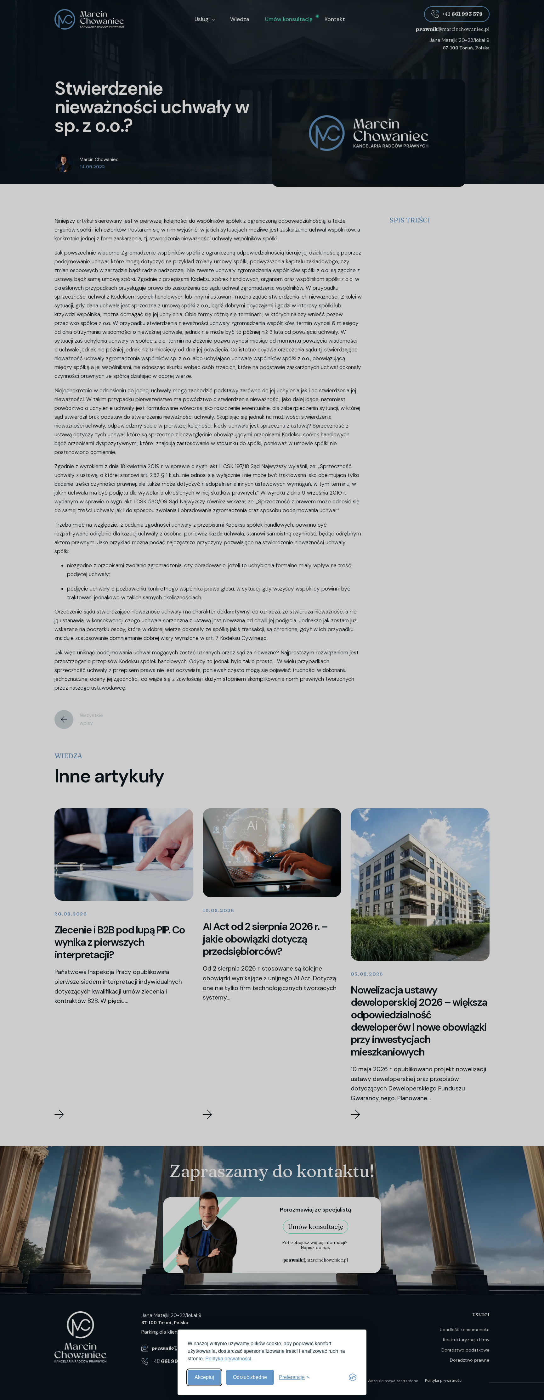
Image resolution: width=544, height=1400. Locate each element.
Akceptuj (204, 1377)
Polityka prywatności (228, 1358)
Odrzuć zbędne (250, 1377)
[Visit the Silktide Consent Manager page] (352, 1377)
